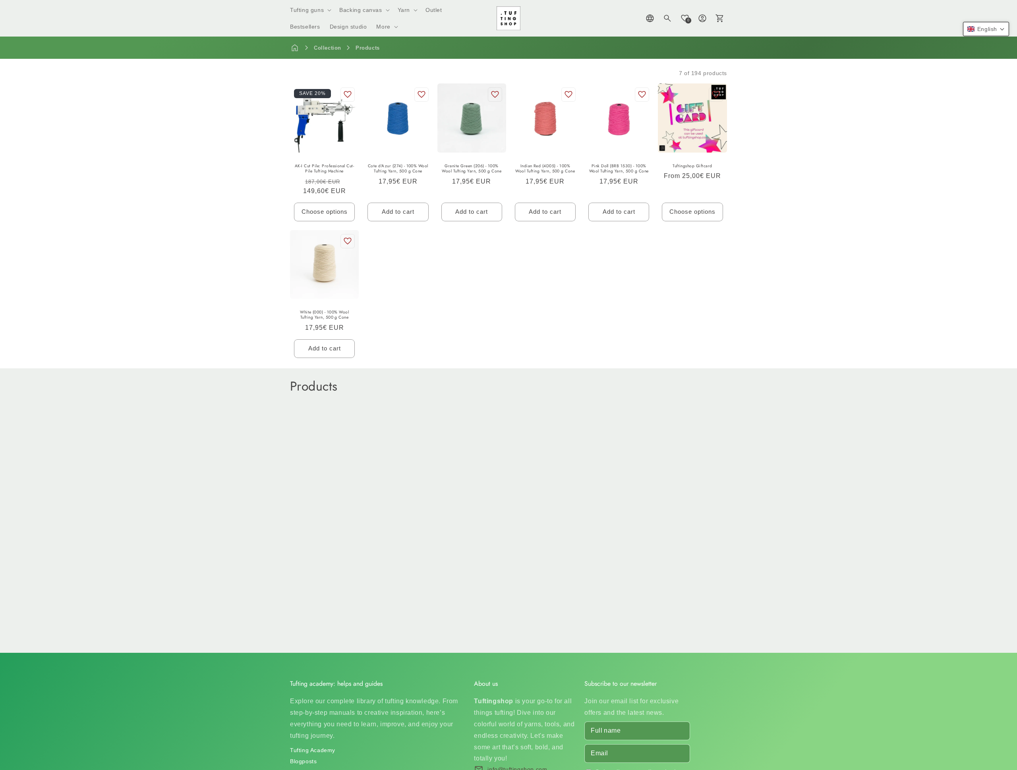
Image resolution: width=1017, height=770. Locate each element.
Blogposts (303, 761)
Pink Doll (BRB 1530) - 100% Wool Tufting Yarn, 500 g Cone (619, 168)
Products (368, 48)
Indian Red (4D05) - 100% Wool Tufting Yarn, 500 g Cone (545, 168)
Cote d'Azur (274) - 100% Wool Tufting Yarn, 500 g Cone (398, 168)
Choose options (325, 211)
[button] (309, 10)
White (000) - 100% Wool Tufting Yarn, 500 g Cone (324, 315)
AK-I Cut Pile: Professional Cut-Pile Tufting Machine (324, 168)
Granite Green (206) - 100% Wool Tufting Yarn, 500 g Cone (471, 168)
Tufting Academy (312, 750)
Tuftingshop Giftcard (692, 166)
